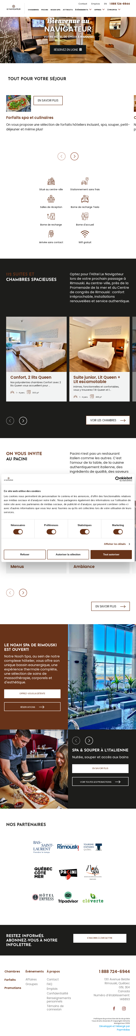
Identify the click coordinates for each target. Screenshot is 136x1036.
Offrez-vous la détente (32, 693)
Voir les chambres (103, 420)
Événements (81, 9)
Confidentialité (56, 993)
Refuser (24, 554)
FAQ (49, 984)
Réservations (28, 707)
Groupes (32, 984)
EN (105, 3)
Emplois (95, 3)
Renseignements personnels (56, 999)
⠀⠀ (70, 975)
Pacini (44, 9)
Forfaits (10, 980)
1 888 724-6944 (114, 971)
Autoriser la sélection (68, 554)
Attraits (68, 9)
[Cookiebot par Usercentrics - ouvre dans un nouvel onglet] (117, 479)
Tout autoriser (111, 554)
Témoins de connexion (55, 1007)
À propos (112, 9)
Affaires (31, 979)
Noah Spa (55, 9)
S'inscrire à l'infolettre (99, 938)
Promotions (12, 988)
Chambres (33, 9)
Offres (98, 9)
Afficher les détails (115, 544)
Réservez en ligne (66, 50)
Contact (82, 3)
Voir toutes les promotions (96, 782)
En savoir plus (106, 606)
